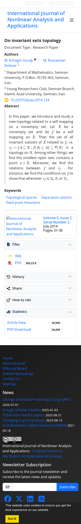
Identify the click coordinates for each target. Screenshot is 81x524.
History (18, 276)
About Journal (14, 363)
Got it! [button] (12, 518)
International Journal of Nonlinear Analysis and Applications (36, 19)
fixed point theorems (23, 202)
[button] (50, 510)
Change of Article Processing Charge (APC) (37, 399)
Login (36, 4)
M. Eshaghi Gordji (18, 60)
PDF (25, 262)
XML (18, 256)
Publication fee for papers (24, 415)
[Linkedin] (30, 500)
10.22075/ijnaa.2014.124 (29, 100)
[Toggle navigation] (72, 20)
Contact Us (12, 378)
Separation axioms (56, 197)
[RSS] (41, 500)
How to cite (21, 300)
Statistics (19, 311)
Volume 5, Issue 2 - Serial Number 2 (58, 219)
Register (63, 4)
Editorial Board (15, 368)
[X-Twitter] (19, 500)
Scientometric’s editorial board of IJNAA (35, 425)
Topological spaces (21, 197)
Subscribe (67, 487)
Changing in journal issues (24, 420)
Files (16, 244)
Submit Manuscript (18, 373)
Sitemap (9, 384)
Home (8, 358)
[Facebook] (8, 500)
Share (17, 288)
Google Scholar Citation (22, 409)
